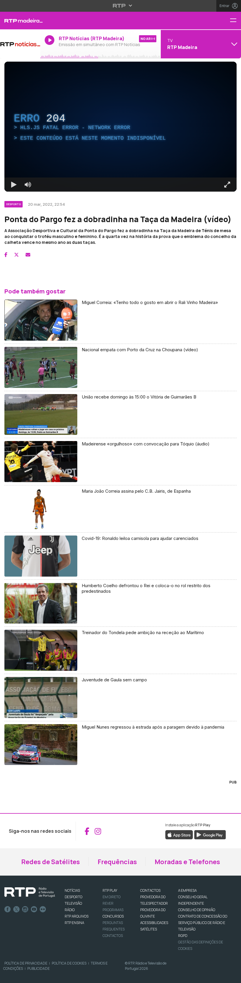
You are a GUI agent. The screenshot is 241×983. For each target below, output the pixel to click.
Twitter (16, 909)
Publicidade (38, 968)
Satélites (148, 929)
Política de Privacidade (25, 963)
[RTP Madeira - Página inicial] (20, 20)
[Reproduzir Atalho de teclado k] (14, 185)
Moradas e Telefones (187, 861)
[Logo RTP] (29, 892)
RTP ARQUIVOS (76, 916)
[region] (120, 127)
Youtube (34, 909)
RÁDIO (70, 909)
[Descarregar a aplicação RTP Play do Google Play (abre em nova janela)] (210, 834)
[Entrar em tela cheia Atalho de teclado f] (227, 185)
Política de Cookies (69, 963)
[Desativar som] (28, 185)
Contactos (113, 935)
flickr (43, 909)
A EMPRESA (187, 890)
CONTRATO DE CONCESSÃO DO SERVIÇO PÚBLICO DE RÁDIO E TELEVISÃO (202, 923)
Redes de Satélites (50, 861)
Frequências (117, 861)
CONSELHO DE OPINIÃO (196, 909)
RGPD (182, 935)
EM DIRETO (111, 896)
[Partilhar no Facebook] (5, 254)
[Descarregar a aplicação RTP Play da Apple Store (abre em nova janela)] (179, 834)
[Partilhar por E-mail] (28, 254)
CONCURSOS (113, 916)
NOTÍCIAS (72, 890)
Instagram (25, 909)
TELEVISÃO (73, 903)
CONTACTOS (150, 890)
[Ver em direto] (20, 44)
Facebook (7, 909)
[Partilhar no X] (16, 254)
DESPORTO (73, 896)
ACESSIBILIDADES (154, 922)
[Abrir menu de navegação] (235, 20)
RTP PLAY (110, 890)
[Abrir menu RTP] (120, 5)
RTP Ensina (74, 922)
